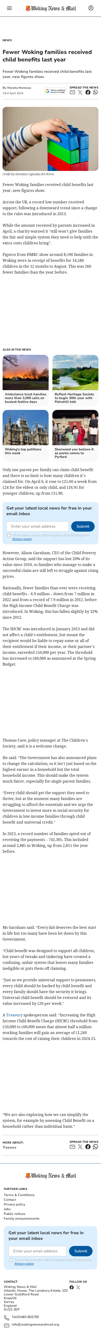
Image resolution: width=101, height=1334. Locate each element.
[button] (9, 8)
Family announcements (21, 1218)
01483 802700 (28, 1317)
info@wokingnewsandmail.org (35, 1325)
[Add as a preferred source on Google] (55, 91)
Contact (10, 1199)
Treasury (14, 1015)
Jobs (7, 1209)
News (7, 40)
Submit (83, 526)
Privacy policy (14, 1204)
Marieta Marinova (19, 88)
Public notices (14, 1214)
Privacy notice (22, 539)
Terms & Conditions (19, 1195)
